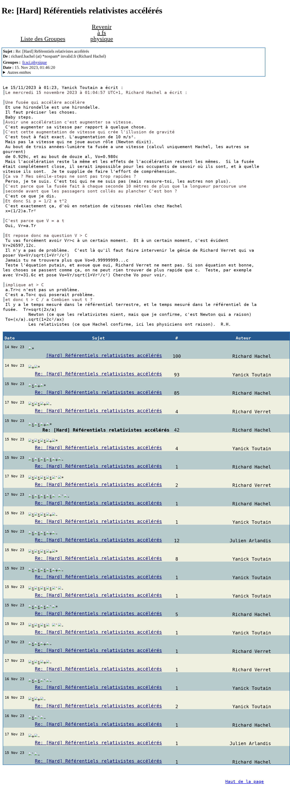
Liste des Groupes (43, 39)
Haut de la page (244, 781)
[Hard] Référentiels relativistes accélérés (104, 355)
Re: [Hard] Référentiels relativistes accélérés (98, 373)
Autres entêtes (19, 72)
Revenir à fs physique (101, 32)
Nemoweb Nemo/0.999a (56, 72)
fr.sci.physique (34, 62)
